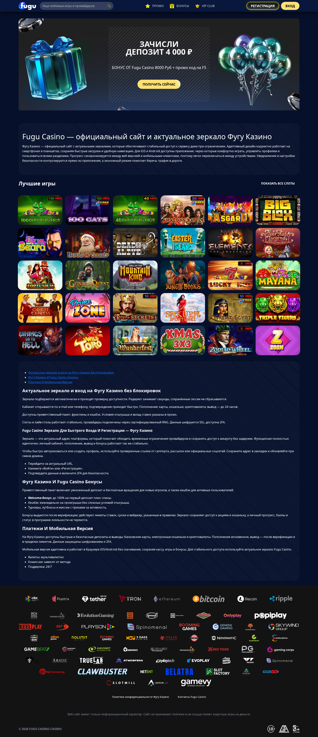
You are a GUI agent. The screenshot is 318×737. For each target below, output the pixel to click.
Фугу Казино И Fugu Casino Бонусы (53, 377)
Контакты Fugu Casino (192, 697)
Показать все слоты (278, 183)
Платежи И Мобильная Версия (50, 382)
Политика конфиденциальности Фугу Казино (140, 697)
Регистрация (263, 6)
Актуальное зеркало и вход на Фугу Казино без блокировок (71, 373)
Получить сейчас (159, 84)
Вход (290, 6)
